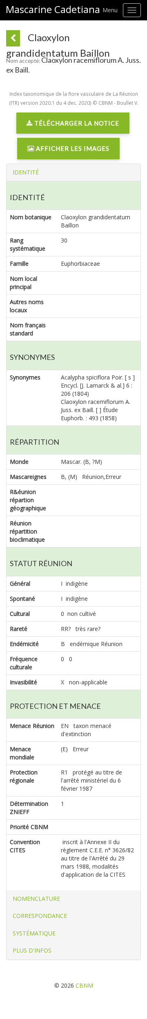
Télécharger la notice (76, 123)
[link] (72, 125)
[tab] (73, 172)
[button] (26, 172)
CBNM (84, 985)
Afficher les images (71, 148)
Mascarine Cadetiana (53, 9)
